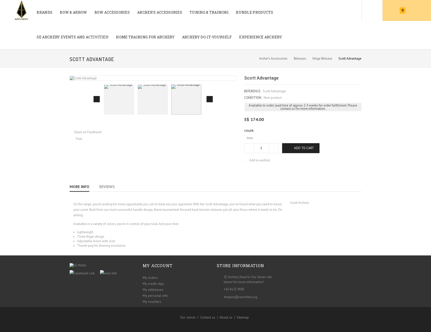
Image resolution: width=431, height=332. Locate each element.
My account (158, 265)
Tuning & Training (209, 12)
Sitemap (243, 317)
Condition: (253, 98)
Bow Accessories (112, 12)
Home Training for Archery (145, 37)
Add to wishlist (259, 160)
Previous (97, 99)
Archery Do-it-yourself (207, 37)
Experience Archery (260, 37)
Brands (44, 12)
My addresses (153, 289)
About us (225, 317)
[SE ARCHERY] (14, 10)
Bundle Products (254, 12)
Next (210, 99)
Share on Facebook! (88, 132)
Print (79, 139)
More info (79, 186)
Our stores (188, 317)
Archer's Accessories (159, 12)
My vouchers (152, 301)
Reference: (252, 91)
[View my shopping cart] (391, 10)
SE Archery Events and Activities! (72, 37)
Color (249, 130)
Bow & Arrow (73, 12)
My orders (150, 277)
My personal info (155, 295)
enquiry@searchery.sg (240, 297)
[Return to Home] (249, 58)
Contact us (207, 317)
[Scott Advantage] (119, 99)
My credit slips (153, 283)
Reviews (107, 186)
